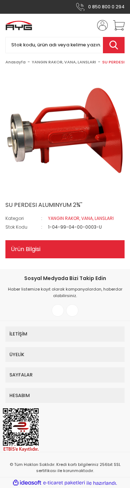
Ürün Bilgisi (25, 249)
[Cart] (116, 25)
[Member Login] (100, 25)
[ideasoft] (27, 483)
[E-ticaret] (64, 483)
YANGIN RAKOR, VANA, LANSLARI (81, 218)
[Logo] (18, 25)
